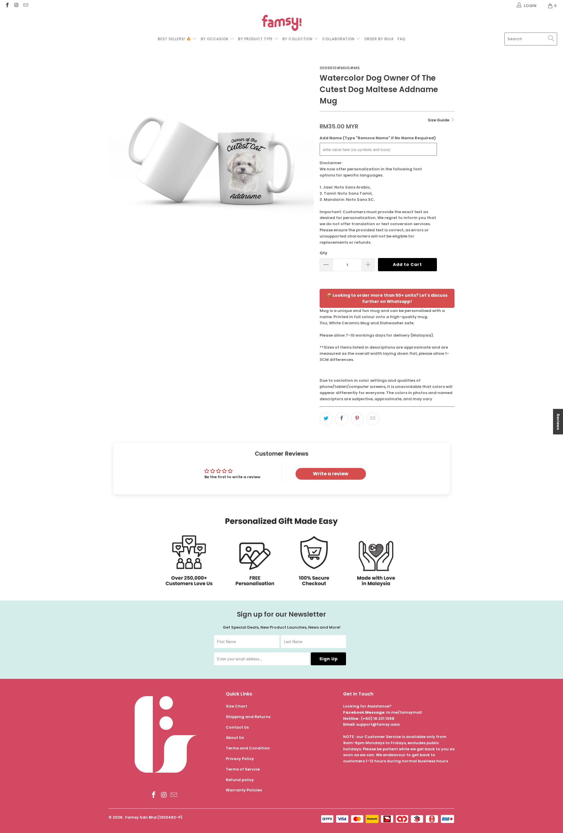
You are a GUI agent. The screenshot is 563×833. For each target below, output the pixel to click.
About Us (235, 737)
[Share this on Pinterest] (357, 419)
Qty (323, 253)
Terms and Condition (248, 748)
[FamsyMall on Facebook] (7, 6)
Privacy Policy (240, 758)
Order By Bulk (379, 38)
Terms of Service (243, 769)
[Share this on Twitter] (326, 419)
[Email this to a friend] (372, 419)
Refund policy (240, 780)
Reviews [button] (558, 421)
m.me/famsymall (404, 712)
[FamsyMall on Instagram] (16, 6)
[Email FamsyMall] (25, 6)
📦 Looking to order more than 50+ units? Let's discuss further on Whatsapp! (387, 298)
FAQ (401, 38)
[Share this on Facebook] (341, 419)
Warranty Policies (244, 790)
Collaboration (339, 38)
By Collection (297, 38)
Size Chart (236, 706)
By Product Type (255, 38)
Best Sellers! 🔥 (175, 38)
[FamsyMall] (281, 24)
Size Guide (439, 120)
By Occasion (214, 38)
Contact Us (237, 727)
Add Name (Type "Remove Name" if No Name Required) (378, 138)
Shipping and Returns (248, 717)
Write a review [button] (330, 473)
